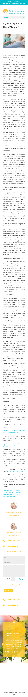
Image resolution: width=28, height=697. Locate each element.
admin (5, 31)
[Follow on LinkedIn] (11, 590)
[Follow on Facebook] (5, 590)
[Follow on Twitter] (8, 590)
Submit (21, 579)
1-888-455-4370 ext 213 (13, 541)
